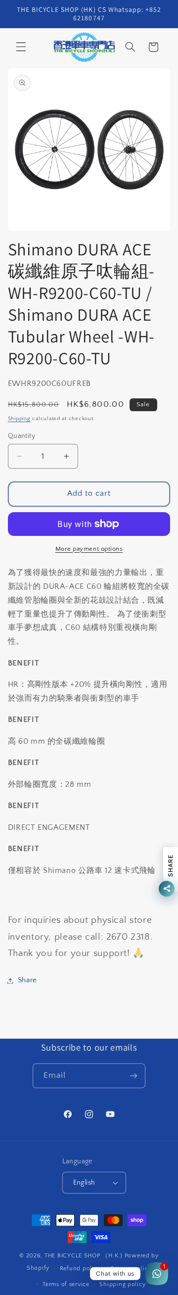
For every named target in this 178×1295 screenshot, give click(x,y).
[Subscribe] (133, 1075)
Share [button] (27, 980)
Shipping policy (122, 1284)
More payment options (89, 548)
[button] (20, 47)
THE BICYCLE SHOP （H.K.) (84, 1255)
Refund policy (80, 1268)
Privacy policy (131, 1268)
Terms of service (66, 1284)
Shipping (19, 419)
